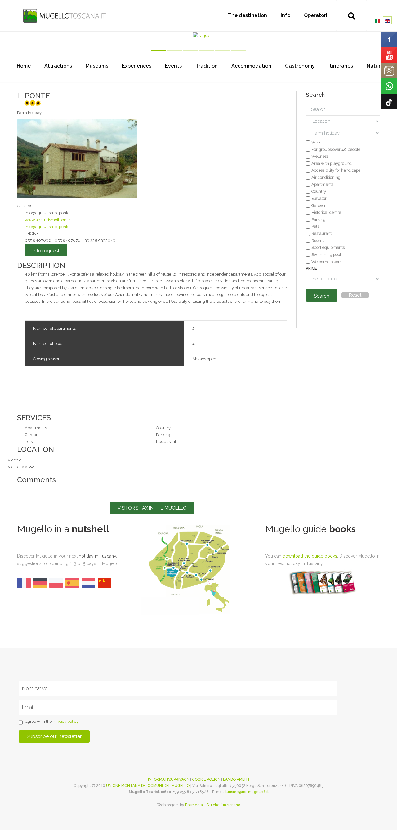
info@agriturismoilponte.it (49, 226)
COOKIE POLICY (206, 779)
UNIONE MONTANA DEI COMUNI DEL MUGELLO (148, 786)
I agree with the (50, 721)
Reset (355, 295)
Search (321, 296)
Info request (46, 251)
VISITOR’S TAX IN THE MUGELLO (152, 508)
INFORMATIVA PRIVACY (168, 779)
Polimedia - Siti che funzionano (212, 805)
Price (311, 268)
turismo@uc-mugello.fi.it (247, 792)
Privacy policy (65, 721)
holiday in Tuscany (97, 556)
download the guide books (310, 556)
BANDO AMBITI (236, 779)
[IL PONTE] (77, 158)
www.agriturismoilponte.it (49, 220)
